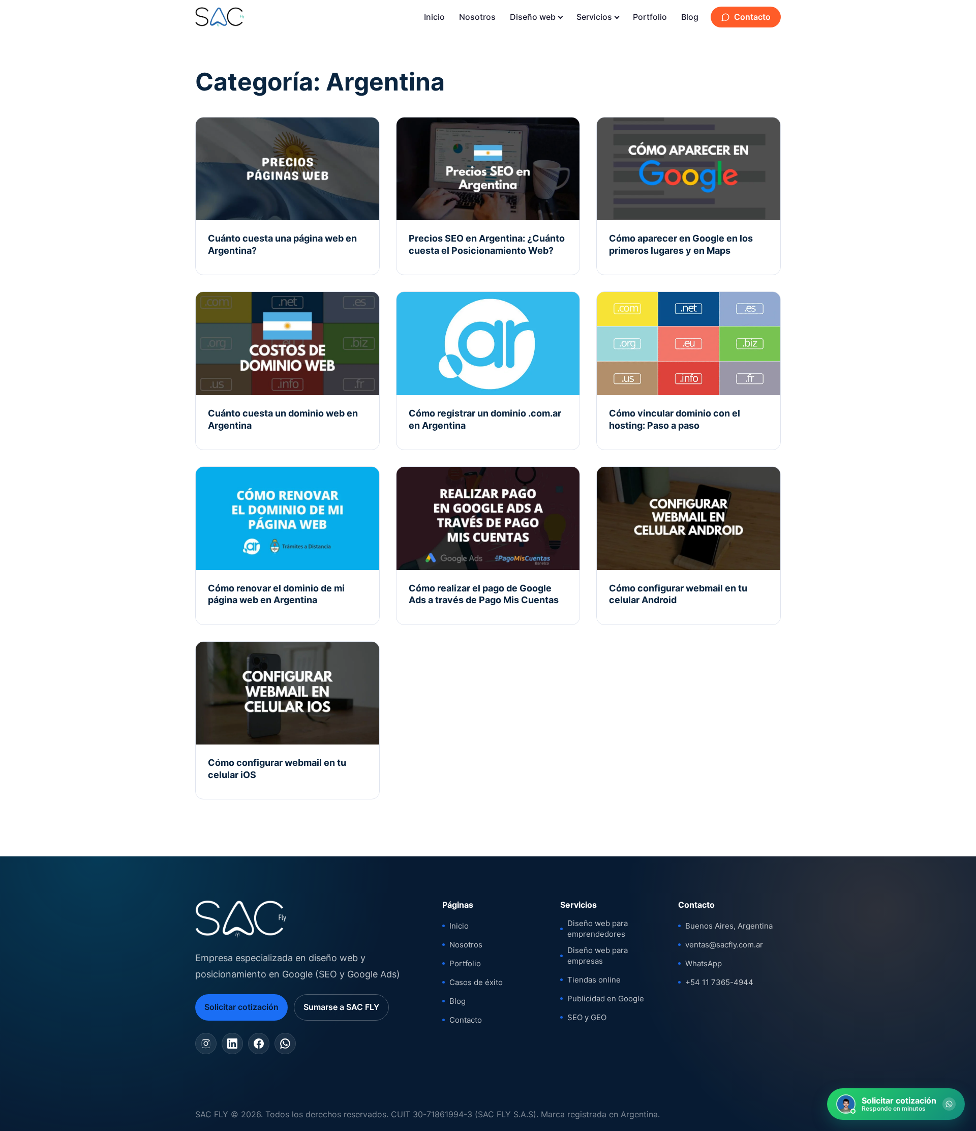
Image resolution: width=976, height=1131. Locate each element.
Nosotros (477, 17)
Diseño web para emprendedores (597, 928)
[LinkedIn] (232, 1043)
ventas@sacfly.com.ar (724, 944)
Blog (689, 17)
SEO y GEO (586, 1017)
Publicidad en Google (605, 998)
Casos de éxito (476, 982)
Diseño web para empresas (597, 955)
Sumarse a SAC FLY (341, 1007)
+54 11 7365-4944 (719, 982)
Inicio (434, 17)
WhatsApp (703, 963)
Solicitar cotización (241, 1007)
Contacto (752, 17)
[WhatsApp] (285, 1043)
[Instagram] (206, 1043)
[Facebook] (258, 1043)
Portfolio (650, 17)
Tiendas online (594, 980)
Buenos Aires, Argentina (729, 926)
